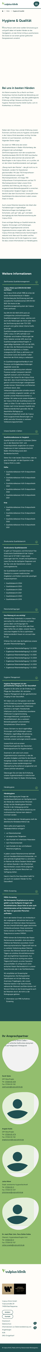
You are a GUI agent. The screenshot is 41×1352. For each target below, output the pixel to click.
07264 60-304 (10, 1082)
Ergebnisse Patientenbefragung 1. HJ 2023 (21, 668)
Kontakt (7, 1316)
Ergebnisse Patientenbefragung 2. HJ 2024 (21, 658)
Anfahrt (7, 1312)
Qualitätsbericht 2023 (14, 586)
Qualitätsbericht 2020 (14, 596)
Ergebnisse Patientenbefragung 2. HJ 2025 (21, 651)
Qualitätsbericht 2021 (14, 593)
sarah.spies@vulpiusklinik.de (12, 1087)
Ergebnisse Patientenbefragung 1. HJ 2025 (21, 655)
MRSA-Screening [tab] (10, 891)
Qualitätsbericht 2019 (14, 599)
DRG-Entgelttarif (8, 1336)
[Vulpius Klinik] (10, 4)
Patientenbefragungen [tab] (12, 609)
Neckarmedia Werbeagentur (29, 1347)
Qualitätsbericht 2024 (14, 583)
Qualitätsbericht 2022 (14, 590)
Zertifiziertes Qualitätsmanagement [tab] (17, 281)
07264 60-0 (9, 1187)
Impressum (6, 1321)
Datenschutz (6, 1324)
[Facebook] (35, 1323)
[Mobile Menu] (36, 4)
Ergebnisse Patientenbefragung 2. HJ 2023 (21, 664)
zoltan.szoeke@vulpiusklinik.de (13, 1245)
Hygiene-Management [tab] (12, 677)
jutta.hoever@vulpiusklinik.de (12, 1192)
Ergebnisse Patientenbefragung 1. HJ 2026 (21, 648)
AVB (3, 1333)
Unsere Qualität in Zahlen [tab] (13, 431)
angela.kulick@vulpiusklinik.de (13, 1140)
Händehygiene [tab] (9, 787)
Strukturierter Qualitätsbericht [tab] (14, 541)
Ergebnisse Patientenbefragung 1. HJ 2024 (21, 661)
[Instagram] (35, 1328)
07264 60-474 (10, 1134)
